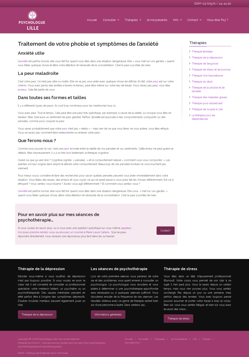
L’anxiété (23, 191)
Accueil (92, 20)
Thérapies (131, 20)
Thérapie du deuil (202, 81)
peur (156, 81)
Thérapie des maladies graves (209, 97)
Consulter (109, 20)
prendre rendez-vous (42, 232)
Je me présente (157, 20)
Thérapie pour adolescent (207, 103)
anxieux (22, 89)
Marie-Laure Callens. (98, 232)
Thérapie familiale (202, 51)
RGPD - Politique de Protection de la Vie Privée (43, 353)
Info (175, 20)
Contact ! (165, 230)
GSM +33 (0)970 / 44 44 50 (212, 3)
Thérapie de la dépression (207, 57)
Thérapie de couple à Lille (207, 109)
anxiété (23, 61)
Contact (192, 20)
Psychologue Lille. (48, 339)
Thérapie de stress (178, 318)
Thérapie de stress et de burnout (211, 69)
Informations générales (108, 314)
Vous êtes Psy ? (217, 20)
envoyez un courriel (71, 232)
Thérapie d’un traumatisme (207, 75)
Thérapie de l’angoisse (205, 63)
